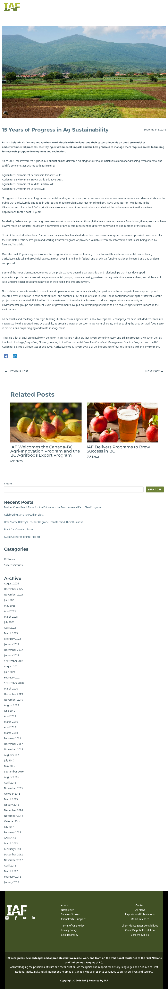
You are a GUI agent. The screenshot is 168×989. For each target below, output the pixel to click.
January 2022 (11, 655)
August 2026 (11, 583)
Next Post (154, 371)
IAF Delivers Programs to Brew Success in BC (118, 449)
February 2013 (12, 849)
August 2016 (11, 777)
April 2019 (10, 716)
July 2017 (9, 760)
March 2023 (11, 633)
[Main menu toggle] (160, 7)
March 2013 (11, 843)
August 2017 (11, 755)
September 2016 (14, 771)
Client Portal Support (73, 919)
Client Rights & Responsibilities (140, 925)
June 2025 (9, 600)
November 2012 (13, 860)
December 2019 (13, 694)
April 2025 (10, 611)
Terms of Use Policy (72, 925)
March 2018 (11, 733)
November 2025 (13, 594)
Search (8, 484)
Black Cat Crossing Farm (18, 529)
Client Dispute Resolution (140, 930)
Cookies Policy (69, 935)
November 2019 (13, 699)
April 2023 (10, 627)
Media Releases (140, 919)
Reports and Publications (140, 914)
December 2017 (13, 744)
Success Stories (70, 914)
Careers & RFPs (140, 935)
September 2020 (14, 683)
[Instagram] (7, 918)
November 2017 (13, 749)
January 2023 (11, 644)
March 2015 (11, 799)
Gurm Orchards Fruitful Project (22, 537)
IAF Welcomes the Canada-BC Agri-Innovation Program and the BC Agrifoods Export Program (45, 451)
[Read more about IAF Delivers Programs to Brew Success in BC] (122, 422)
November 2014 (13, 816)
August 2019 (11, 705)
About (64, 905)
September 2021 (14, 661)
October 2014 (12, 821)
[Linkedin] (15, 356)
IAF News (16, 461)
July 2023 (9, 622)
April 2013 (10, 838)
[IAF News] (9, 559)
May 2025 (9, 605)
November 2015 (13, 788)
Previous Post (16, 371)
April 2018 (10, 727)
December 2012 (13, 854)
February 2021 (12, 677)
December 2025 (13, 589)
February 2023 (12, 639)
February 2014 (12, 832)
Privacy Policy (69, 930)
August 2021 (11, 666)
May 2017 (9, 766)
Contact (139, 905)
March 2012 (11, 871)
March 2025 (11, 616)
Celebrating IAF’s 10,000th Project (23, 514)
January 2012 (11, 882)
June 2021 (9, 672)
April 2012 (10, 865)
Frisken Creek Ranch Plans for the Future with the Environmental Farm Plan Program (52, 507)
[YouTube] (24, 918)
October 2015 (12, 793)
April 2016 (10, 782)
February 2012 (12, 876)
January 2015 (11, 804)
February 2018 (12, 738)
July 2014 (9, 827)
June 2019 (9, 710)
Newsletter (67, 910)
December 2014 (13, 810)
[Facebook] (6, 356)
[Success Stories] (13, 565)
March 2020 (11, 688)
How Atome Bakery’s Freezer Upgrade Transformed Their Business (43, 522)
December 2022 (13, 650)
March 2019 (11, 722)
